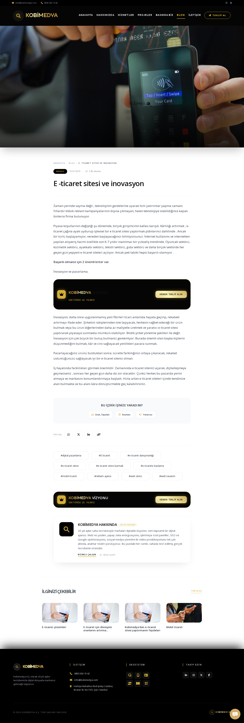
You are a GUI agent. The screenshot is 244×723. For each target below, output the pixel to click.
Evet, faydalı (102, 414)
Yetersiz (147, 414)
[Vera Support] (129, 675)
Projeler (145, 15)
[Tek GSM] (138, 675)
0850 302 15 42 (51, 2)
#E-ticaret (104, 455)
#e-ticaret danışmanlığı (141, 455)
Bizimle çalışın (87, 554)
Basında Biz (164, 15)
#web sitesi (135, 476)
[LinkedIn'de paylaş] (89, 434)
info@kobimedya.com (26, 2)
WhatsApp (109, 554)
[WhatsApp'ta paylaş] (69, 434)
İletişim (195, 15)
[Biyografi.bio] (146, 675)
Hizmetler (126, 15)
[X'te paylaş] (79, 434)
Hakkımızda (105, 15)
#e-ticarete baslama (152, 465)
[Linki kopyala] (99, 434)
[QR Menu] (146, 683)
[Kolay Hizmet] (129, 683)
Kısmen (126, 414)
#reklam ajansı (102, 476)
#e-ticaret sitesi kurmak (109, 465)
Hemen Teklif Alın (171, 294)
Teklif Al (219, 15)
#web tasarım (167, 476)
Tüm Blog (196, 591)
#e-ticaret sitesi (70, 465)
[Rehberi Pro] (138, 683)
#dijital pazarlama (71, 455)
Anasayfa (86, 15)
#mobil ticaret (69, 476)
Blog (181, 15)
